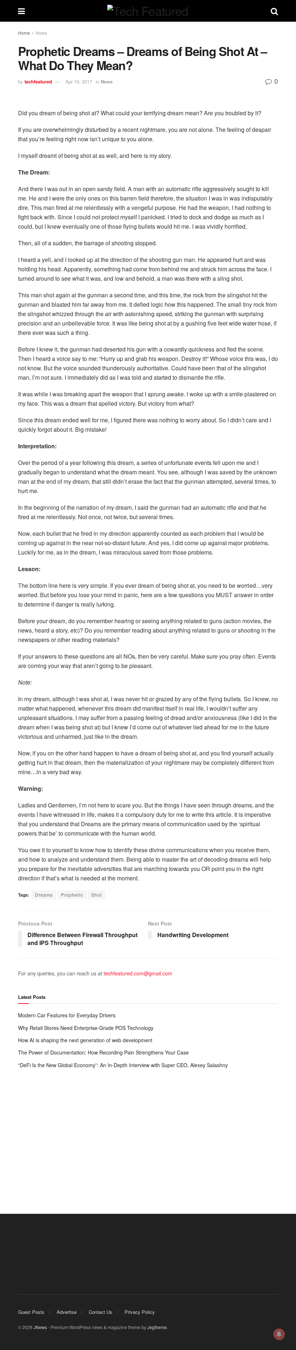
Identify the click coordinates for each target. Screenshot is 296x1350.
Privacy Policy (140, 1311)
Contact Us (100, 1311)
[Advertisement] (148, 1134)
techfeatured (38, 81)
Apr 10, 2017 (78, 81)
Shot (96, 895)
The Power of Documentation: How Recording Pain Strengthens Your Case (103, 1052)
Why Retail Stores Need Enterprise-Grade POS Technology (85, 1027)
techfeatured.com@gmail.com (138, 973)
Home (24, 33)
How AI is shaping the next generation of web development (85, 1040)
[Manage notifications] (279, 1334)
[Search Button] (274, 11)
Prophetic (72, 895)
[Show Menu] (21, 11)
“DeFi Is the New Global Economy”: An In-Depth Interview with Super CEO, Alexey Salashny (123, 1065)
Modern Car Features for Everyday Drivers (67, 1015)
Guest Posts (31, 1311)
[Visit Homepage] (147, 11)
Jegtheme (157, 1327)
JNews (40, 1327)
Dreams (44, 895)
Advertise (67, 1311)
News (41, 33)
